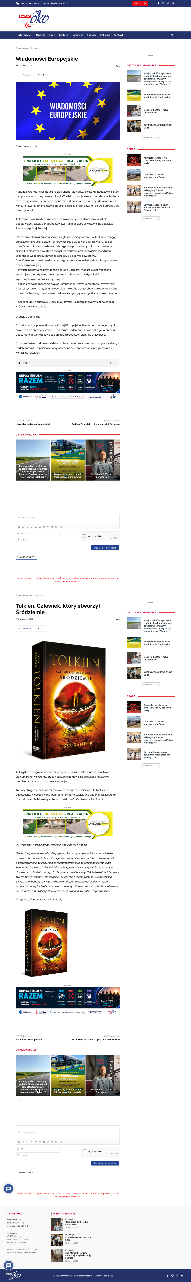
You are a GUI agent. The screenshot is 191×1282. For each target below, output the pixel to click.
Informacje (34, 48)
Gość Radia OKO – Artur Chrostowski (102, 475)
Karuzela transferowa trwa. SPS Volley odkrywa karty (157, 160)
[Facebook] (158, 3)
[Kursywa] (23, 527)
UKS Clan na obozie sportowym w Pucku (154, 176)
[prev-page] (18, 485)
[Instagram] (163, 3)
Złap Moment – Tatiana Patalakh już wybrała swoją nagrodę (78, 1255)
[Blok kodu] (48, 527)
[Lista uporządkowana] (36, 527)
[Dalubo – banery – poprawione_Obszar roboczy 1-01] (68, 184)
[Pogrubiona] (19, 527)
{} (56, 526)
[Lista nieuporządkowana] (40, 527)
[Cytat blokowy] (44, 527)
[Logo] (34, 19)
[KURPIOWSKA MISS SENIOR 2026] (134, 126)
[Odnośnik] (52, 527)
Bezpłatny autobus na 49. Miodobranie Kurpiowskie (67, 475)
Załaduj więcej (150, 137)
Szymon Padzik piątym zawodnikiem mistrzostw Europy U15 (157, 208)
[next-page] (22, 485)
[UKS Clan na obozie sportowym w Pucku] (134, 175)
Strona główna (22, 48)
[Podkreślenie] (27, 527)
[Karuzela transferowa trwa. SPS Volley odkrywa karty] (134, 160)
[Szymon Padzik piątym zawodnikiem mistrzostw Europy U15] (134, 207)
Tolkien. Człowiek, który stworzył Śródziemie (96, 424)
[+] (60, 526)
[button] (171, 34)
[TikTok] (168, 3)
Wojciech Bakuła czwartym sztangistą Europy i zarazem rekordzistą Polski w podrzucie (158, 191)
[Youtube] (172, 3)
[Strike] (31, 527)
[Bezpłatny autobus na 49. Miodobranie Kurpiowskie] (68, 460)
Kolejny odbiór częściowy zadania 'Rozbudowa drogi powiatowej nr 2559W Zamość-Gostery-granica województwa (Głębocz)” (33, 471)
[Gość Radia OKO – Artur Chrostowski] (103, 460)
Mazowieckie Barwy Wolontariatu (33, 424)
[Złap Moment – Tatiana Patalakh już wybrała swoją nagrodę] (57, 1255)
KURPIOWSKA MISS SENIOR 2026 (78, 1238)
